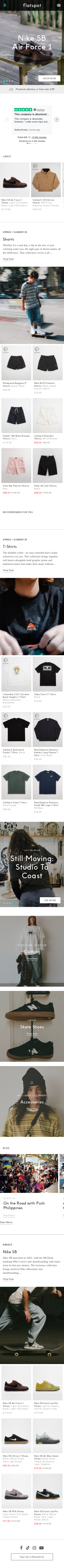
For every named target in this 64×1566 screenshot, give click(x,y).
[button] (55, 750)
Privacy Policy (32, 836)
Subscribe (52, 810)
